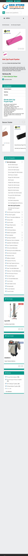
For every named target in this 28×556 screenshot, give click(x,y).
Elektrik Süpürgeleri (11, 232)
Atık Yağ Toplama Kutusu (13, 263)
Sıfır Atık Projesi (10, 276)
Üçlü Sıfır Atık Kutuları (13, 167)
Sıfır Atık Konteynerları (13, 200)
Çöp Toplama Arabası (12, 245)
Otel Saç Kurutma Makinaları (14, 250)
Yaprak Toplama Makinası (9, 361)
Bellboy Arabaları (11, 258)
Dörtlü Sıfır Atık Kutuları (13, 169)
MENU (7, 18)
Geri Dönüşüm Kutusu (12, 273)
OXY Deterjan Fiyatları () (13, 383)
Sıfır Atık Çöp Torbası (9, 148)
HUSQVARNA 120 (7, 357)
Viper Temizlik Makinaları (13, 268)
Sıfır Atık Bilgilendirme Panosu (15, 203)
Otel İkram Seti (10, 255)
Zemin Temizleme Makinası (13, 217)
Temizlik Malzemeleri (12, 265)
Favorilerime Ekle (8, 79)
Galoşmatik (10, 219)
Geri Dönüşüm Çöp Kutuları (13, 212)
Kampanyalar (10, 286)
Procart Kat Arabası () (13, 377)
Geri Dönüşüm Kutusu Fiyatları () (14, 380)
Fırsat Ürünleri (10, 291)
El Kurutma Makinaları (12, 248)
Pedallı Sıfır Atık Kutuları (13, 182)
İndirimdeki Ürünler (11, 283)
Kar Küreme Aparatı (11, 253)
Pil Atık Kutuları (11, 198)
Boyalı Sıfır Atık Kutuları (13, 187)
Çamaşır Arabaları (11, 237)
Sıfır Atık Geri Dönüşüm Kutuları (13, 208)
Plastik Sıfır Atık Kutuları (14, 185)
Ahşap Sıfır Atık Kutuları (13, 177)
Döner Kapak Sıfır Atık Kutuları (15, 172)
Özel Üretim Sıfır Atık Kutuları (15, 192)
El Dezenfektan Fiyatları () (13, 386)
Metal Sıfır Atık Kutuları (13, 190)
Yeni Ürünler (10, 281)
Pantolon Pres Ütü (11, 260)
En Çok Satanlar (11, 288)
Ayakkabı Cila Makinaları (13, 242)
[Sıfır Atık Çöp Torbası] (14, 134)
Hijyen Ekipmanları (11, 225)
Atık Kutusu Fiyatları (13, 175)
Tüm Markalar (9, 391)
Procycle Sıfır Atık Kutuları (14, 195)
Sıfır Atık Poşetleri (11, 214)
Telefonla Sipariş (7, 89)
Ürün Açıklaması (7, 86)
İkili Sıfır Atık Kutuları (13, 164)
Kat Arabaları (10, 235)
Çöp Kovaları (10, 222)
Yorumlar (6, 95)
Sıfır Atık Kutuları (5, 24)
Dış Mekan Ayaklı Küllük (9, 324)
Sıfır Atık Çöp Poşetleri (16, 24)
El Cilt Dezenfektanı (11, 230)
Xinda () (9, 388)
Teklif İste (6, 92)
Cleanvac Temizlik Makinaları (14, 271)
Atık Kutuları (11, 180)
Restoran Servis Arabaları (13, 240)
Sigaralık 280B (7, 320)
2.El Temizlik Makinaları (12, 278)
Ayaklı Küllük (10, 227)
